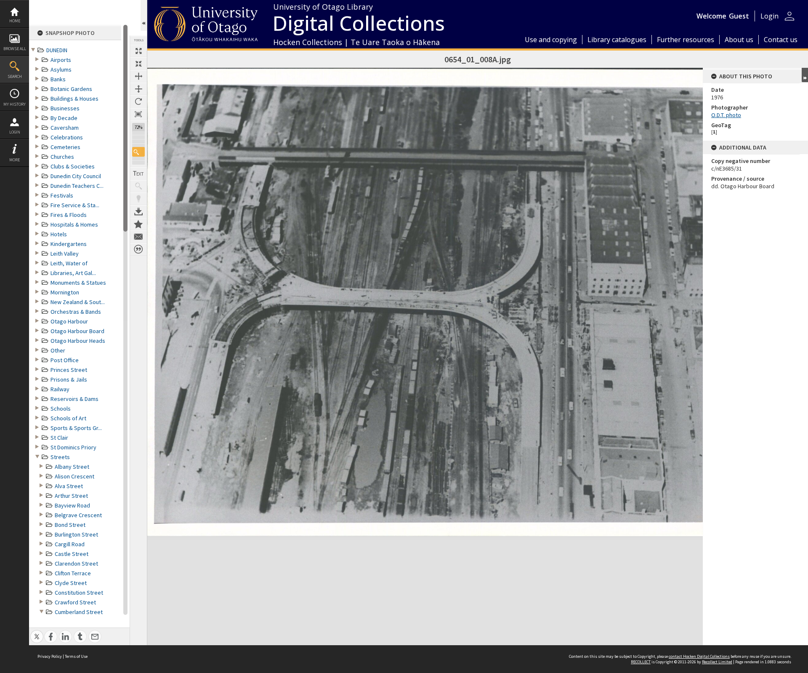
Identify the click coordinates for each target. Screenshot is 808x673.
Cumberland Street (79, 612)
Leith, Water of (69, 263)
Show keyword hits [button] (138, 186)
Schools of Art (68, 418)
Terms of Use (76, 656)
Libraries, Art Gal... (73, 273)
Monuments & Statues (78, 282)
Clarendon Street (76, 563)
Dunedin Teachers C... (77, 186)
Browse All (14, 48)
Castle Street (71, 554)
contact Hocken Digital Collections (699, 656)
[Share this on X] (36, 632)
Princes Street (68, 370)
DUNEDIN (56, 50)
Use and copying (551, 39)
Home (14, 21)
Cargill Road (70, 544)
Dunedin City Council (75, 176)
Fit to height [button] (138, 89)
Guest (739, 16)
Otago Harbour (69, 321)
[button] (138, 152)
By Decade (63, 118)
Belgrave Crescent (78, 515)
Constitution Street (79, 592)
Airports (60, 60)
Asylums (61, 69)
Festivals (61, 195)
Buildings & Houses (74, 98)
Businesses (65, 108)
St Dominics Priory (73, 447)
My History (14, 104)
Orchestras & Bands (75, 311)
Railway (59, 389)
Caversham (64, 127)
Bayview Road (72, 505)
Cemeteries (65, 147)
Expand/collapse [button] (805, 75)
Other (57, 350)
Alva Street (69, 486)
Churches (62, 156)
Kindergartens (68, 244)
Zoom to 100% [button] (138, 114)
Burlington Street (76, 534)
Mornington (64, 292)
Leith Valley (64, 253)
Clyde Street (71, 583)
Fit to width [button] (138, 76)
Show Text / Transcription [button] (138, 173)
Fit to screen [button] (138, 63)
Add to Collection (138, 224)
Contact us (780, 39)
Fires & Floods (68, 215)
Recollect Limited (717, 662)
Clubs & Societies (72, 166)
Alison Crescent (74, 476)
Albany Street (72, 466)
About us (739, 39)
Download (138, 211)
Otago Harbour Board (77, 331)
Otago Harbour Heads (77, 341)
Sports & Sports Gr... (76, 428)
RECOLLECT (641, 662)
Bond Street (70, 525)
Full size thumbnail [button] (138, 51)
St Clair (59, 437)
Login (14, 132)
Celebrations (66, 137)
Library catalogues (616, 39)
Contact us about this (138, 236)
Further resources (685, 39)
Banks (58, 79)
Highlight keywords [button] (138, 198)
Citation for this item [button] (138, 249)
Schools (60, 408)
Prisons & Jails (68, 379)
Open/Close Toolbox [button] (144, 15)
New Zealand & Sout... (77, 302)
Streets (60, 457)
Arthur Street (71, 495)
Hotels (58, 234)
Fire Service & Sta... (74, 205)
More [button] (14, 160)
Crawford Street (75, 602)
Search (15, 76)
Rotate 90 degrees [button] (138, 101)
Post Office (64, 360)
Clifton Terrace (73, 573)
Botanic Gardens (71, 89)
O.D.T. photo (726, 115)
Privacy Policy (49, 656)
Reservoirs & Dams (74, 399)
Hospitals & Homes (74, 224)
